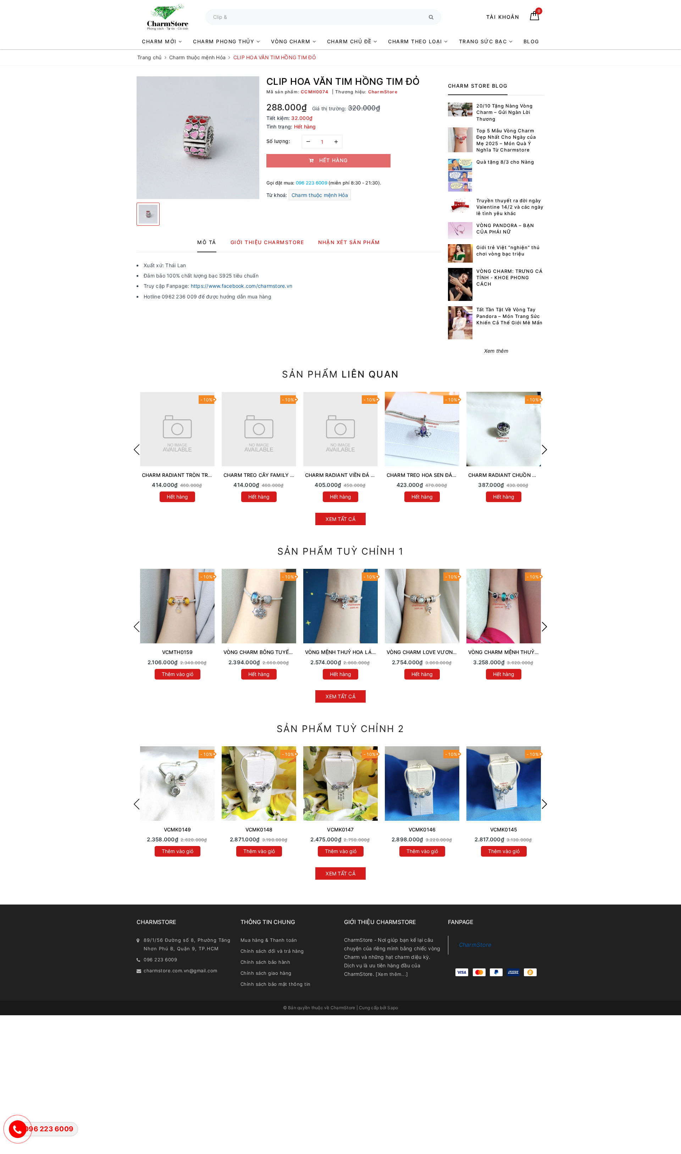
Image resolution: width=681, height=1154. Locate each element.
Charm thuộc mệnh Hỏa (320, 195)
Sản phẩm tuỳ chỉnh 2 (341, 728)
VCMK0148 (258, 829)
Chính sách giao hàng (266, 973)
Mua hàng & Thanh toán (268, 940)
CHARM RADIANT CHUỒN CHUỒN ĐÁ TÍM (519, 475)
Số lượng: (278, 141)
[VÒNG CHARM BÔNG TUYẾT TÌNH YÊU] (259, 606)
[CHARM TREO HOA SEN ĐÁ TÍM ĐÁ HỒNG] (422, 429)
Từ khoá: (277, 195)
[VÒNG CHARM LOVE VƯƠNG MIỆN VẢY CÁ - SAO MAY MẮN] (422, 606)
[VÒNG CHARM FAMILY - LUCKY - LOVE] (422, 783)
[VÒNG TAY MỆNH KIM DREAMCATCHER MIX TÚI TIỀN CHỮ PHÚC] (340, 783)
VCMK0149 (177, 829)
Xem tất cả (340, 519)
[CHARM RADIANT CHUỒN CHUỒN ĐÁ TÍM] (504, 429)
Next (544, 449)
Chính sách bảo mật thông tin (275, 984)
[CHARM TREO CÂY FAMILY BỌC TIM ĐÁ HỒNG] (259, 429)
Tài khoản (502, 17)
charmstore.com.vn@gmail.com (180, 970)
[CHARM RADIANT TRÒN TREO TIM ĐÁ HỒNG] (177, 429)
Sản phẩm (340, 374)
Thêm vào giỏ (177, 674)
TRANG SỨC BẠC (484, 41)
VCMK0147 (340, 829)
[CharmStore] (168, 17)
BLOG (531, 41)
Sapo (392, 1007)
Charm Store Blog (478, 86)
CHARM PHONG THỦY (224, 41)
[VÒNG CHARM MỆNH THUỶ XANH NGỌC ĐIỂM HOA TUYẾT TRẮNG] (504, 606)
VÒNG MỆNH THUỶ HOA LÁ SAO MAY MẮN (357, 652)
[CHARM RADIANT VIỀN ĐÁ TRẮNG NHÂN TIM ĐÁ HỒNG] (340, 429)
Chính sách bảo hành (265, 962)
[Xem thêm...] (392, 974)
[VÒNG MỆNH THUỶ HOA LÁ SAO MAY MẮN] (340, 606)
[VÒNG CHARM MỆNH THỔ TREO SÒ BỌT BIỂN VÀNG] (177, 606)
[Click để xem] (198, 137)
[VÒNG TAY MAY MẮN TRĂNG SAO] (177, 783)
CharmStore (475, 944)
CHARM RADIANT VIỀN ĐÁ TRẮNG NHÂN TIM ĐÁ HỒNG (372, 475)
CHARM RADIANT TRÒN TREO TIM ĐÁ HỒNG (196, 475)
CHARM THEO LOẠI (416, 41)
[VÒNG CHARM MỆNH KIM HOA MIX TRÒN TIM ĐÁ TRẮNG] (504, 783)
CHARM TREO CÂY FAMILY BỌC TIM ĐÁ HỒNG (280, 475)
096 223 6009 (311, 183)
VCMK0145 (503, 829)
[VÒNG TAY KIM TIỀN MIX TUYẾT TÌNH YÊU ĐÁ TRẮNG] (259, 783)
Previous (136, 449)
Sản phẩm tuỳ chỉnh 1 (340, 551)
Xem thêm (496, 351)
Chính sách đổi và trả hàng (272, 951)
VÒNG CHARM (291, 41)
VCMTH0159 (177, 652)
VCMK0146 (422, 829)
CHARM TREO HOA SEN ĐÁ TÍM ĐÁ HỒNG (437, 475)
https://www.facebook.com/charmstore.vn (242, 286)
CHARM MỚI (160, 41)
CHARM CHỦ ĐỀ (350, 41)
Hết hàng (177, 497)
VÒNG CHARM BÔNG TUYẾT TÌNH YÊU (270, 652)
